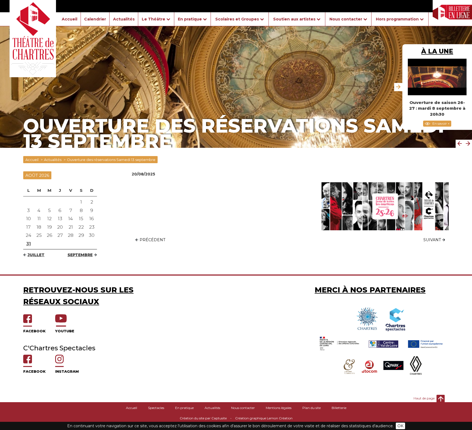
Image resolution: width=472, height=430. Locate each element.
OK (400, 425)
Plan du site (311, 408)
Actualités (124, 19)
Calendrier (95, 19)
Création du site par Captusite (203, 418)
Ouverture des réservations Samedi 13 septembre (111, 159)
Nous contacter (243, 408)
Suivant (432, 239)
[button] (460, 144)
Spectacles (156, 408)
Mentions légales (278, 408)
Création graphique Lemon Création (264, 418)
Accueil (69, 19)
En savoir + (441, 123)
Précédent (152, 239)
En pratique (184, 408)
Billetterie (339, 408)
